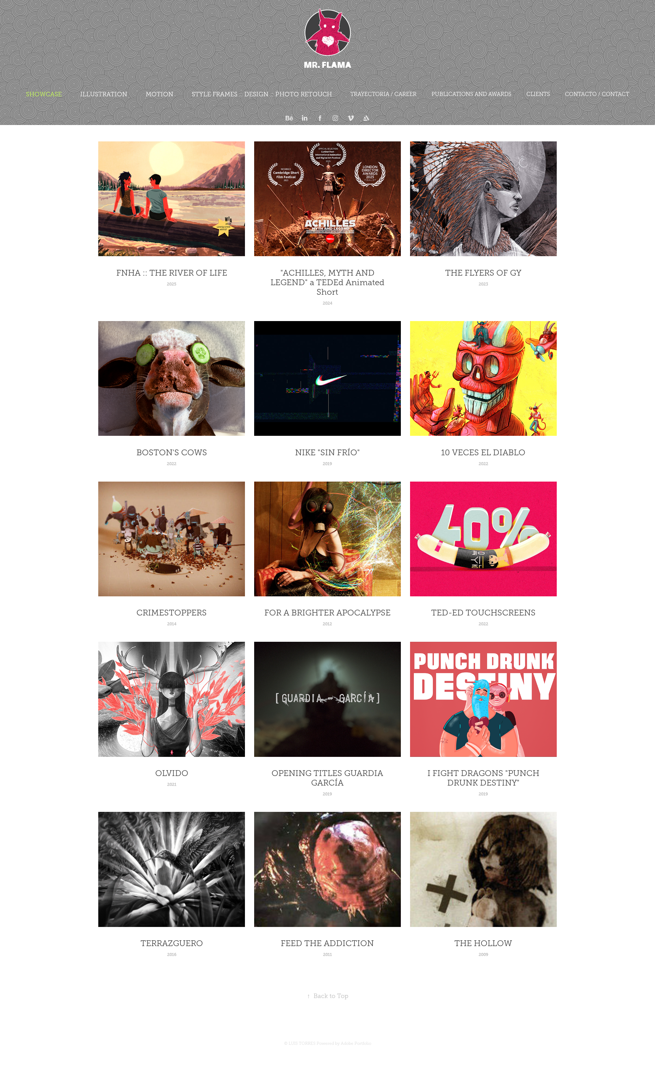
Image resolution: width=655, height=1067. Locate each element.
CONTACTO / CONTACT (597, 94)
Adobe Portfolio (356, 1043)
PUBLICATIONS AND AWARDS (471, 94)
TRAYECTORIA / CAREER (383, 94)
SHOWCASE (44, 94)
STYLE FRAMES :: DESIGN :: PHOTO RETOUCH (262, 94)
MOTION (159, 94)
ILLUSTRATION (103, 94)
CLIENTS (538, 94)
